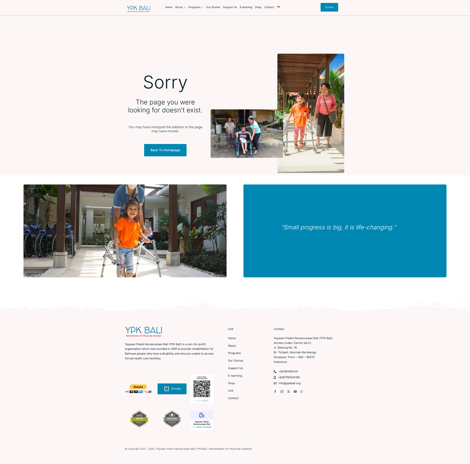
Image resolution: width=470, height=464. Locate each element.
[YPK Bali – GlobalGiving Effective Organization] (172, 412)
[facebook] (275, 391)
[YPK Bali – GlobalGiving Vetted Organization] (139, 412)
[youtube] (295, 391)
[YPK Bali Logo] (139, 7)
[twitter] (288, 391)
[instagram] (281, 391)
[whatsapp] (301, 391)
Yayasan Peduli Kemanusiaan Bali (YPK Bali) (181, 448)
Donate (176, 388)
